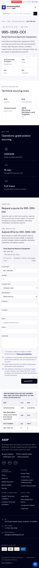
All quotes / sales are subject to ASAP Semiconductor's (18, 353)
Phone (4, 327)
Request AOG (16, 1)
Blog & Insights (6, 485)
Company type (6, 284)
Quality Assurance (7, 482)
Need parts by (6, 292)
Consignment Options (28, 505)
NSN (8, 21)
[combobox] (23, 13)
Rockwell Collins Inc (18, 21)
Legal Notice (25, 496)
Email (4, 318)
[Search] (35, 13)
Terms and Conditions (24, 354)
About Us (5, 478)
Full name (5, 301)
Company (5, 310)
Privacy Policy (25, 473)
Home (3, 21)
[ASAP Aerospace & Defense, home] (11, 7)
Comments (5, 336)
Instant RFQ (24, 508)
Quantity (5, 275)
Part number (6, 266)
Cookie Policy (25, 477)
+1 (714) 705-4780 (31, 2)
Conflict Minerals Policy (28, 486)
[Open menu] (35, 7)
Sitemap (4, 488)
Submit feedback (7, 563)
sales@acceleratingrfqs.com (14, 535)
